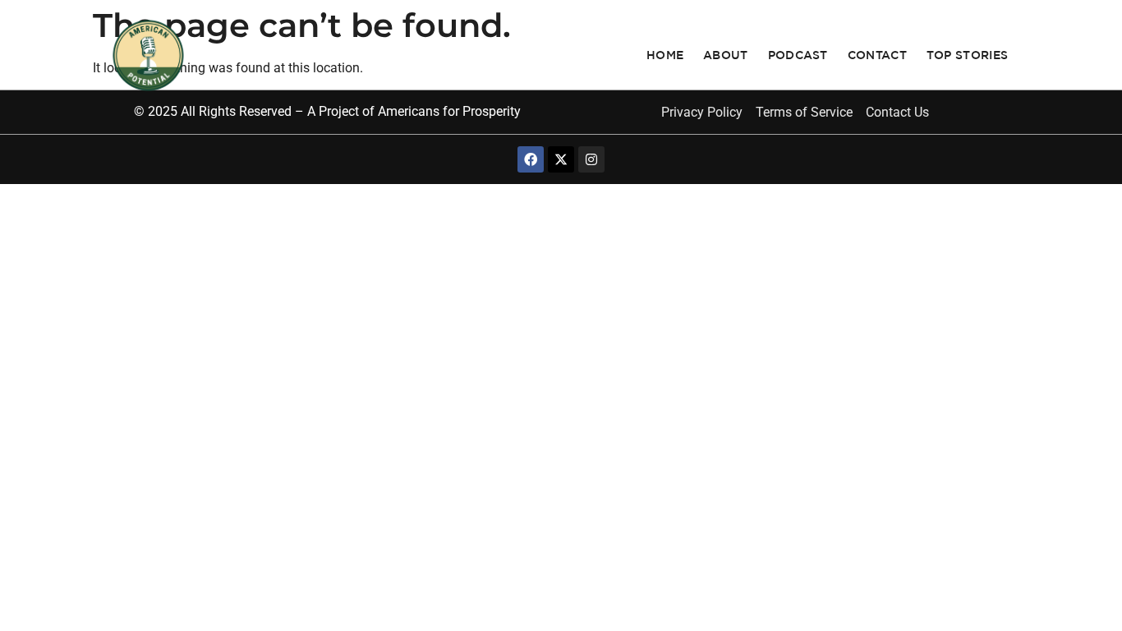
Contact (877, 55)
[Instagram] (591, 159)
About (725, 55)
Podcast (798, 55)
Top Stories (967, 55)
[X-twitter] (561, 159)
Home (664, 55)
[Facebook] (530, 159)
